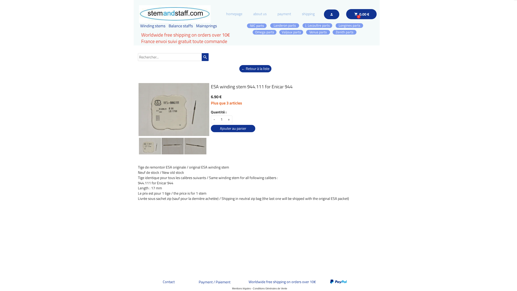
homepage (234, 14)
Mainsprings (206, 26)
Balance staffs (181, 26)
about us (260, 14)
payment (284, 14)
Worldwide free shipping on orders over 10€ (282, 282)
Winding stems (152, 26)
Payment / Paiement (214, 282)
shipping (308, 14)
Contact (169, 282)
